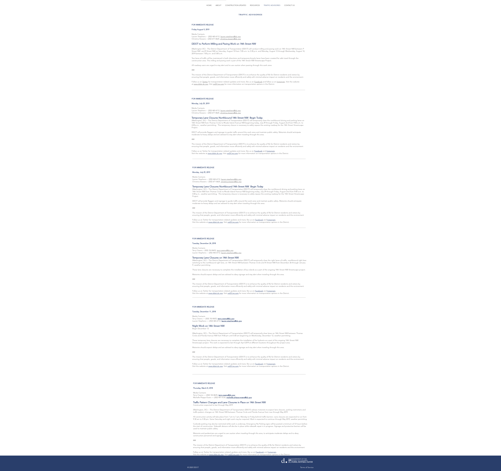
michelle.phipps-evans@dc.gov (239, 397)
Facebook (258, 82)
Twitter (205, 82)
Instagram (281, 82)
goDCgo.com (218, 84)
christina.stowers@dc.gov (230, 113)
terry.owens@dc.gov (225, 250)
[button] (235, 5)
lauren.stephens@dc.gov (230, 36)
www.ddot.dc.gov (201, 84)
